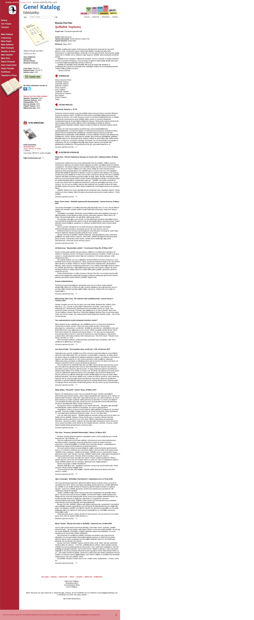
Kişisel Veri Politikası (72, 581)
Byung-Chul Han (63, 23)
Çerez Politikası (71, 587)
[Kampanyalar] (103, 13)
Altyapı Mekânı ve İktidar (32, 148)
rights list (88, 577)
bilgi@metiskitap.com (110, 593)
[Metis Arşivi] (105, 10)
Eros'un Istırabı (29, 104)
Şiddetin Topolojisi (31, 98)
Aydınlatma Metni (72, 583)
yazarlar (79, 577)
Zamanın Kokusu (30, 100)
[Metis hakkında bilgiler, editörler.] (89, 10)
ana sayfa (45, 577)
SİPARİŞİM (105, 17)
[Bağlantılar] (113, 13)
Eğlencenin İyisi (30, 108)
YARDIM (115, 17)
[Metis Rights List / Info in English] (112, 10)
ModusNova (76, 599)
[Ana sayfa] (84, 13)
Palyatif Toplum (30, 106)
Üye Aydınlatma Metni (72, 585)
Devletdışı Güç (29, 147)
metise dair (63, 577)
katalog (54, 577)
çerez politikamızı (81, 615)
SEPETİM (95, 17)
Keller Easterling (30, 145)
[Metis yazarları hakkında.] (100, 10)
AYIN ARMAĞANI (36, 123)
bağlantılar (98, 577)
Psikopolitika (29, 102)
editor (72, 577)
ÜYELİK (87, 17)
